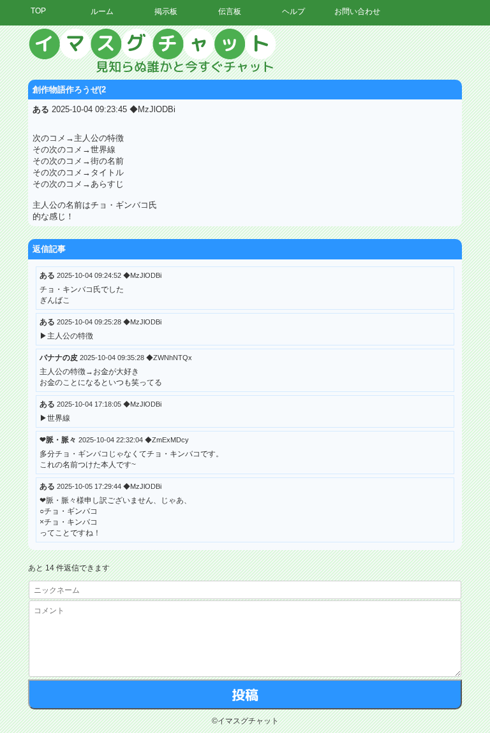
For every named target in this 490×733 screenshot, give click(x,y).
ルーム (102, 11)
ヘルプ (293, 11)
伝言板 (229, 11)
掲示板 (165, 11)
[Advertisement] (372, 220)
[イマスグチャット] (245, 51)
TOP (38, 10)
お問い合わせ (357, 11)
